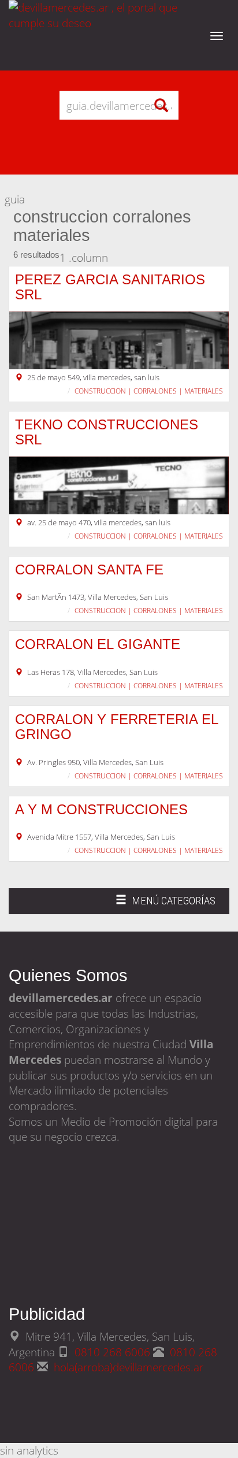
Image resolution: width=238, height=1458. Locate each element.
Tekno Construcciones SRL (106, 432)
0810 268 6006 (114, 1352)
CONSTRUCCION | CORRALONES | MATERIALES (149, 391)
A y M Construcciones (101, 809)
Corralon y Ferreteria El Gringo (116, 726)
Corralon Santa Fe (89, 569)
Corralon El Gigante (97, 644)
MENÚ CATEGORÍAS (165, 904)
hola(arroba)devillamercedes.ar (128, 1367)
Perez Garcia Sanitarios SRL (110, 287)
